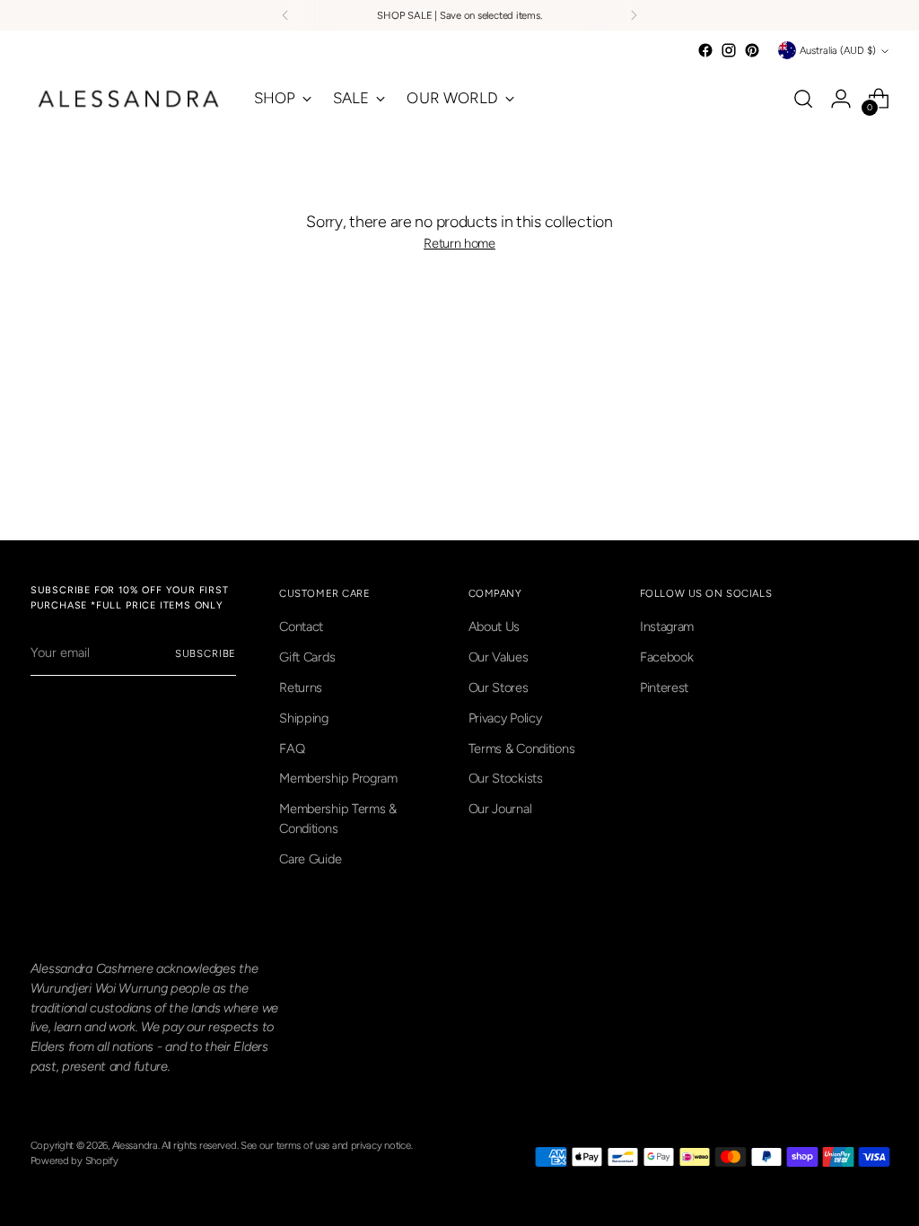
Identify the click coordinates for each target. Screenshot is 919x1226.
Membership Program (338, 778)
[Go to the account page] (841, 99)
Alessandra (135, 1145)
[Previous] (285, 15)
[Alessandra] (129, 98)
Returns (300, 687)
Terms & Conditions (521, 748)
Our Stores (498, 687)
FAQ (291, 748)
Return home (459, 243)
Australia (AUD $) (838, 50)
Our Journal (500, 809)
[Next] (633, 15)
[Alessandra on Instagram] (729, 50)
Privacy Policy (505, 718)
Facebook (667, 657)
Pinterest (664, 687)
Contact (301, 626)
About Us (494, 626)
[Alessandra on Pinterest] (752, 50)
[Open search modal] (803, 99)
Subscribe (206, 653)
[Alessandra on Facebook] (705, 50)
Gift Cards (307, 657)
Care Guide (310, 859)
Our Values (498, 657)
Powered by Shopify (74, 1160)
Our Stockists (505, 778)
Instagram (667, 626)
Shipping (303, 718)
